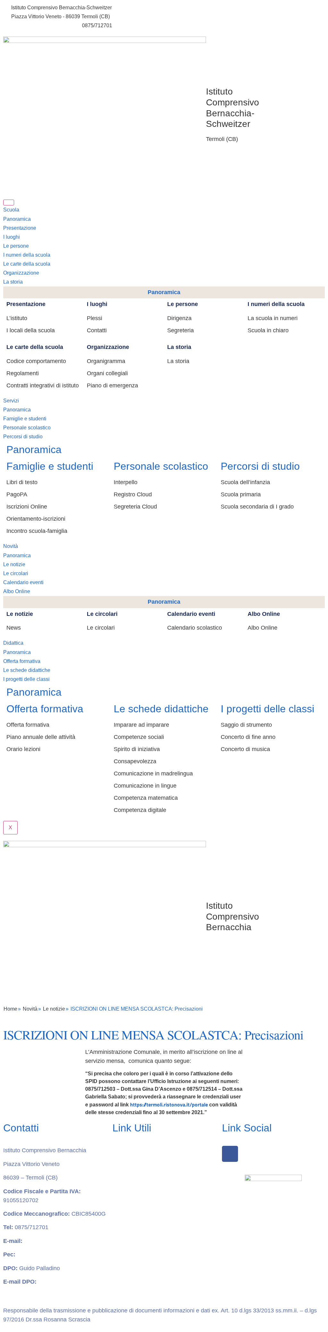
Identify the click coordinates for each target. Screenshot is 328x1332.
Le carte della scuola (26, 264)
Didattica (13, 643)
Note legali (126, 1218)
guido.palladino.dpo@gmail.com (44, 1290)
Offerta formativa (21, 661)
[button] (169, 41)
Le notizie (14, 564)
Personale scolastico (27, 427)
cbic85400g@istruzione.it (40, 25)
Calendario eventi (23, 582)
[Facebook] (230, 1154)
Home (10, 1009)
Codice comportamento (36, 361)
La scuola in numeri (273, 318)
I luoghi (11, 237)
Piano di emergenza (112, 385)
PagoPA (16, 494)
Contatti (97, 330)
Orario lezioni (23, 749)
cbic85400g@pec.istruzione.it (54, 1254)
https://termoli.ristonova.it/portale (169, 1104)
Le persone (16, 246)
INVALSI (123, 1259)
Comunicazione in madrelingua (153, 773)
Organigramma (106, 361)
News (13, 628)
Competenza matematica (146, 798)
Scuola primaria (241, 494)
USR (118, 1273)
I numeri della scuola (26, 255)
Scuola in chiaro (268, 330)
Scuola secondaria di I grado (257, 506)
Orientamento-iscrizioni (35, 519)
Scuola (11, 209)
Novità (10, 546)
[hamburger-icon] (8, 202)
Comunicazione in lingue (145, 785)
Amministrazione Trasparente (149, 1150)
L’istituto (16, 318)
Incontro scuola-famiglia (36, 531)
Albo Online (16, 591)
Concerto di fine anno (248, 737)
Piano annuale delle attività (40, 737)
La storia (13, 282)
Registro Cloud (133, 494)
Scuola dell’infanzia (245, 482)
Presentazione (19, 228)
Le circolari (15, 573)
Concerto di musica (245, 749)
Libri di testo (21, 482)
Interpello (125, 482)
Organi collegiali (107, 373)
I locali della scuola (30, 330)
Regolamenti (22, 373)
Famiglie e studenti (24, 418)
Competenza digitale (140, 810)
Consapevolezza (135, 761)
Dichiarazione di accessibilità (149, 1205)
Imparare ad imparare (141, 725)
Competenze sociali (139, 737)
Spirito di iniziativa (137, 749)
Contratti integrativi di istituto (42, 385)
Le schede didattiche (26, 670)
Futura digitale (130, 1177)
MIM (118, 1232)
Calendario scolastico (194, 628)
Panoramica (17, 219)
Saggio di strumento (246, 725)
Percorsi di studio (23, 436)
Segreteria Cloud (135, 506)
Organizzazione (21, 273)
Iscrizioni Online (26, 506)
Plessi (94, 318)
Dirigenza (179, 318)
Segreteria (180, 330)
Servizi (11, 400)
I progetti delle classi (26, 679)
